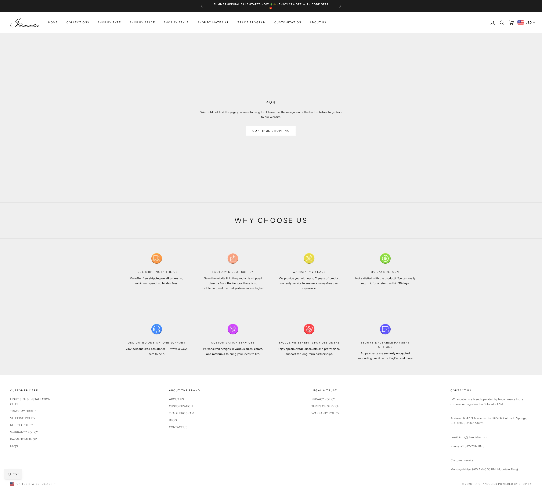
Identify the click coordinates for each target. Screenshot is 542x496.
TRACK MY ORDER (23, 411)
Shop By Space (142, 22)
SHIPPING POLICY (22, 418)
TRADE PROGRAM (252, 22)
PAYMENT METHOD (23, 439)
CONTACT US (178, 427)
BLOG (173, 420)
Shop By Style (176, 22)
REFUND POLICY (21, 425)
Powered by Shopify (515, 483)
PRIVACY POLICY (323, 399)
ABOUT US (318, 22)
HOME (53, 22)
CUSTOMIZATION (287, 22)
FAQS (14, 446)
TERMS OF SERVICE (325, 406)
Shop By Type (109, 22)
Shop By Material (213, 22)
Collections (77, 22)
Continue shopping (271, 131)
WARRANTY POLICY (24, 432)
